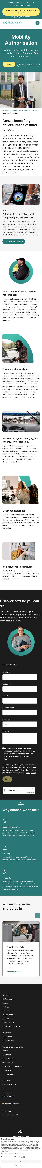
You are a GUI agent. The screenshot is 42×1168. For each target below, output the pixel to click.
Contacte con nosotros (11, 1026)
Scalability (6, 878)
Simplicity (6, 854)
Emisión (5, 1051)
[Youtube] (12, 1115)
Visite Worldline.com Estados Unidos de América (21, 11)
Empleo (5, 1003)
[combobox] (19, 724)
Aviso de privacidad (21, 1137)
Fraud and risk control (11, 827)
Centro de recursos (9, 1084)
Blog (4, 1088)
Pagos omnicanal (8, 1041)
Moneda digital (8, 1074)
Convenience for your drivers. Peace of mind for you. (19, 125)
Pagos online (7, 1037)
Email (5, 696)
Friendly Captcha (30, 792)
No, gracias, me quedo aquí (21, 17)
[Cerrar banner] (40, 2)
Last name (7, 684)
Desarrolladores (8, 1015)
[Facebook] (8, 1115)
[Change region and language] (20, 1104)
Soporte (5, 1019)
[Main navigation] (37, 23)
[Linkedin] (3, 1115)
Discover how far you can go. (19, 603)
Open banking (7, 1062)
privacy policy (31, 773)
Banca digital (7, 1070)
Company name (9, 708)
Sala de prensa (8, 1023)
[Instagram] (17, 1115)
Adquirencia (6, 1055)
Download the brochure (12, 242)
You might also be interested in (16, 906)
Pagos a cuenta (8, 1059)
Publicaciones (7, 1092)
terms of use (27, 767)
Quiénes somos (8, 999)
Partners (5, 1007)
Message (5, 731)
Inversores (6, 1011)
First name (7, 672)
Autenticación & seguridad (12, 1066)
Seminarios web (8, 1096)
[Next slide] (37, 915)
